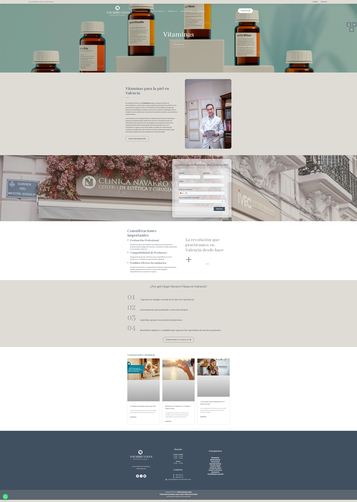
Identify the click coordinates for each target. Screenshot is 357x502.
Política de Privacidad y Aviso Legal (171, 494)
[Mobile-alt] (349, 24)
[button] (5, 496)
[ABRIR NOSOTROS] (205, 11)
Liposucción (215, 472)
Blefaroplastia (215, 459)
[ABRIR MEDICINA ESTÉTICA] (164, 11)
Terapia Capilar (215, 466)
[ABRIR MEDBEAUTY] (177, 11)
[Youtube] (144, 476)
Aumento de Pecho (215, 470)
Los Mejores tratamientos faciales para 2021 (143, 406)
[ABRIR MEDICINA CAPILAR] (193, 11)
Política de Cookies (190, 494)
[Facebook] (137, 476)
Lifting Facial (215, 461)
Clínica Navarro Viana (184, 492)
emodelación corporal (215, 474)
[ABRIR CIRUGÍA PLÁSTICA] (147, 11)
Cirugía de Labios (215, 468)
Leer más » (133, 417)
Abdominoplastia (215, 464)
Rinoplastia (215, 457)
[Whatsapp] (354, 24)
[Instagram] (141, 476)
